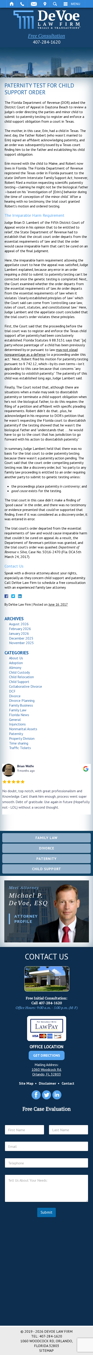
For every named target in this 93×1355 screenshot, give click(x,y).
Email (34, 4)
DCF (12, 691)
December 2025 (21, 638)
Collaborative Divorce (25, 686)
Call (22, 4)
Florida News (19, 714)
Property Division (22, 738)
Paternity (16, 733)
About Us (16, 658)
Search (55, 4)
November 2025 (21, 642)
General (15, 719)
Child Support (19, 681)
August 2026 (19, 624)
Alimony (15, 667)
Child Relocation (21, 677)
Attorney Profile (26, 919)
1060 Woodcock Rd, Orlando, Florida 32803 (46, 1343)
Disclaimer (47, 1083)
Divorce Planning (22, 700)
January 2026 (19, 633)
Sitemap (46, 1350)
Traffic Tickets (20, 747)
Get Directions (46, 1055)
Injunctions (17, 724)
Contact (68, 1083)
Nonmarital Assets (23, 729)
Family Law (17, 710)
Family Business (21, 705)
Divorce (15, 696)
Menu (75, 4)
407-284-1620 (46, 42)
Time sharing (18, 743)
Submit (46, 1212)
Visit (44, 4)
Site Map (26, 1083)
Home (12, 4)
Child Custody (19, 672)
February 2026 (20, 628)
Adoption (16, 662)
